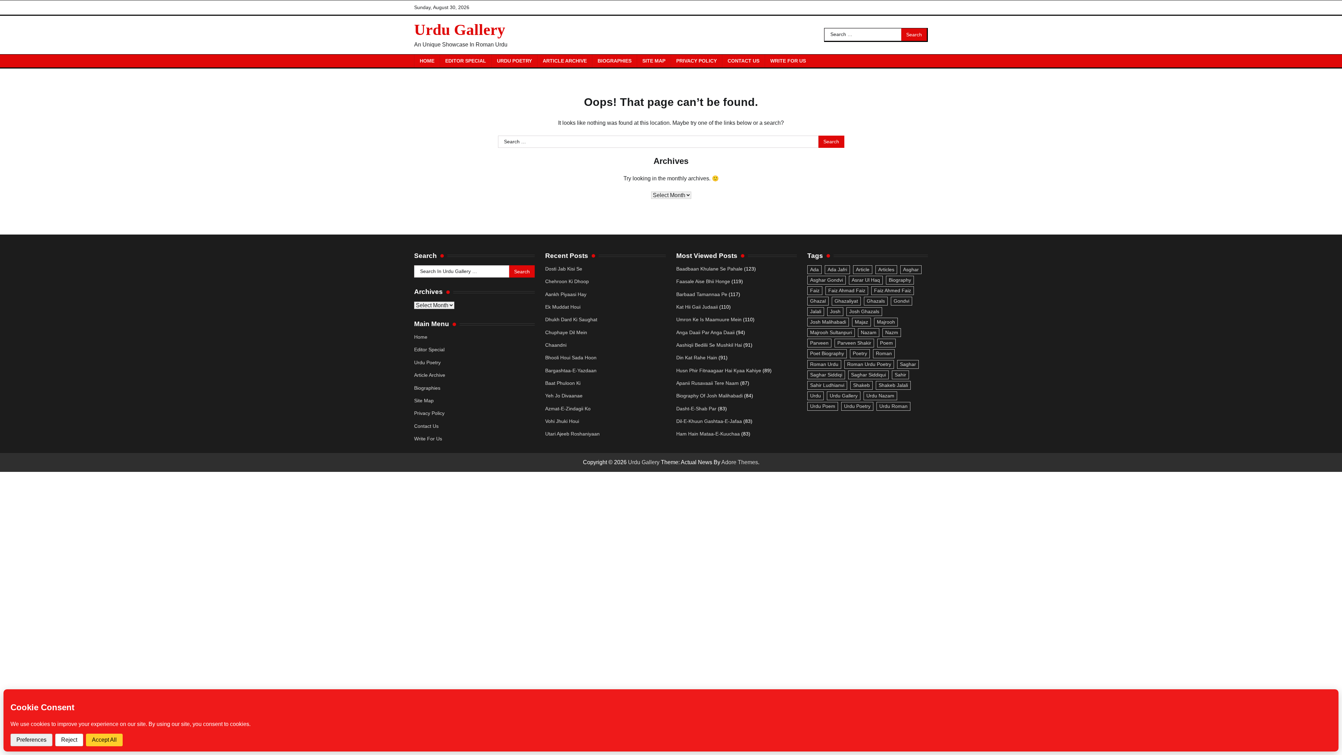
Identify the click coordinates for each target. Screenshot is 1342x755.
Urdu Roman (893, 406)
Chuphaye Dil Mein (566, 332)
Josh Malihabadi (828, 322)
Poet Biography (827, 353)
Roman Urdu (824, 364)
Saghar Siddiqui (868, 375)
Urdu (815, 395)
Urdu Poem (822, 406)
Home (427, 61)
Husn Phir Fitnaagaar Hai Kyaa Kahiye (718, 370)
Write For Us (788, 61)
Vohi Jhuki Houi (562, 421)
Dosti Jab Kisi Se (563, 269)
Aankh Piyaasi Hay (565, 294)
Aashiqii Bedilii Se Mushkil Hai (709, 345)
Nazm (891, 332)
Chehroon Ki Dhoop (567, 281)
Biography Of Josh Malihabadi (709, 395)
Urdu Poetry (514, 61)
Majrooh (886, 322)
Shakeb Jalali (893, 385)
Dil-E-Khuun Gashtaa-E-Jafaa (709, 421)
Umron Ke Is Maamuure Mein (709, 319)
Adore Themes (739, 462)
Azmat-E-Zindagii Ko (568, 408)
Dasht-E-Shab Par (696, 408)
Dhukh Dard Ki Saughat (571, 319)
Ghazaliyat (846, 301)
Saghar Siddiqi (826, 375)
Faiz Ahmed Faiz (892, 290)
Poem (886, 343)
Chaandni (556, 345)
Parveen (819, 343)
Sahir (900, 375)
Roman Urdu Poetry (869, 364)
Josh (835, 311)
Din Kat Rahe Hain (696, 357)
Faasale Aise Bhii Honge (703, 281)
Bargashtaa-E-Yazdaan (571, 370)
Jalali (815, 311)
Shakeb (861, 385)
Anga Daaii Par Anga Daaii (705, 332)
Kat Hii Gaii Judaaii (697, 307)
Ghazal (818, 301)
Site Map (653, 61)
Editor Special (465, 61)
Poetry (860, 353)
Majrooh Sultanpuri (831, 332)
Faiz (815, 290)
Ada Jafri (837, 269)
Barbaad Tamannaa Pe (701, 294)
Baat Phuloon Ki (562, 383)
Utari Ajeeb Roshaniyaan (572, 434)
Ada (814, 269)
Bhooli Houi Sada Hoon (571, 357)
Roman (884, 353)
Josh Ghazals (864, 311)
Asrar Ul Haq (866, 280)
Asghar (911, 269)
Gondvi (901, 301)
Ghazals (876, 301)
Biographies (615, 61)
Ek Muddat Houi (562, 307)
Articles (886, 269)
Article (863, 269)
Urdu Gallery (459, 29)
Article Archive (565, 61)
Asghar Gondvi (826, 280)
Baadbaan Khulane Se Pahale (709, 269)
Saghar (908, 364)
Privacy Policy (696, 61)
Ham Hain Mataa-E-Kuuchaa (708, 434)
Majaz (861, 322)
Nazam (868, 332)
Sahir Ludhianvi (827, 385)
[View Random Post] (919, 61)
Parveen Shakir (854, 343)
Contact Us (743, 61)
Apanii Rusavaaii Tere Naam (707, 383)
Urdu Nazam (880, 395)
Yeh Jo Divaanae (564, 395)
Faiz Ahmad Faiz (846, 290)
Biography (900, 280)
